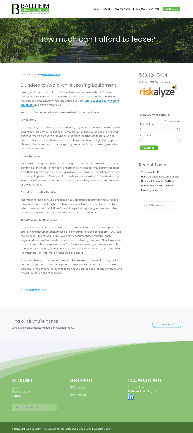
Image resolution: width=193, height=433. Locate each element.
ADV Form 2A (78, 387)
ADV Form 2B (78, 395)
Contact (17, 395)
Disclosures (85, 428)
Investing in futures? (152, 190)
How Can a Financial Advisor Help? (160, 176)
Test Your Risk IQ (150, 172)
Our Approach (21, 391)
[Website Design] (102, 428)
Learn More (166, 324)
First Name (145, 135)
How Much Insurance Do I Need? (159, 181)
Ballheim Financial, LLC (44, 428)
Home (15, 387)
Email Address (159, 124)
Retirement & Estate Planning (157, 185)
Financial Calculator (35, 289)
